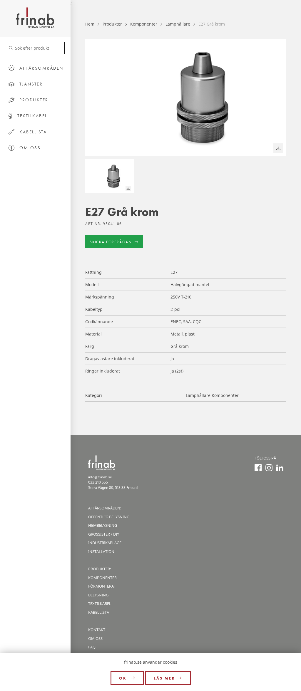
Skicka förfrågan (111, 241)
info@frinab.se (100, 476)
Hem (89, 24)
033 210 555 (98, 482)
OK (123, 678)
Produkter (112, 24)
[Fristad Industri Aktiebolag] (35, 18)
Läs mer (164, 678)
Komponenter (143, 24)
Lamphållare (177, 24)
